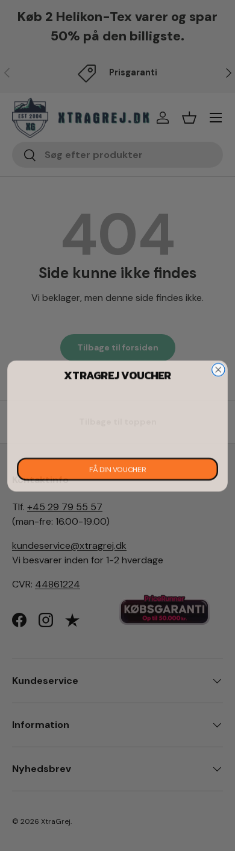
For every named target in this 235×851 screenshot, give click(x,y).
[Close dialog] (218, 369)
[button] (117, 418)
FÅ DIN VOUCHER (117, 468)
